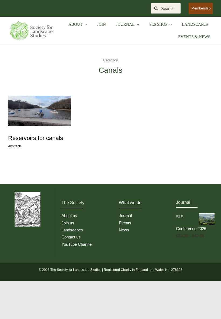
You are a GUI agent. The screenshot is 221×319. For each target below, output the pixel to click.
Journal (125, 215)
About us (69, 215)
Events (125, 223)
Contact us (71, 237)
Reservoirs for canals (35, 138)
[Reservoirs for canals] (39, 111)
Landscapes (72, 230)
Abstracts (15, 146)
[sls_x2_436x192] (31, 22)
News (124, 230)
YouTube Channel (76, 244)
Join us (67, 223)
